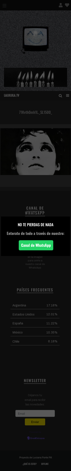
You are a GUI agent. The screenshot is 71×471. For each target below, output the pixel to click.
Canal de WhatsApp (36, 245)
